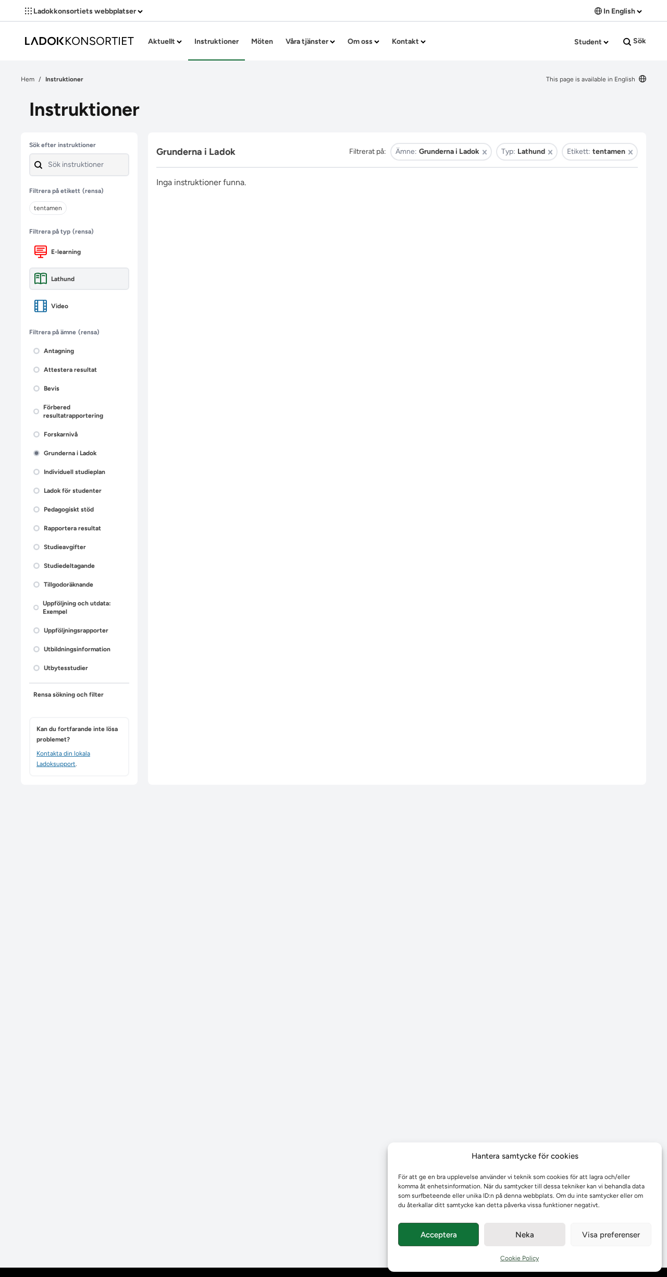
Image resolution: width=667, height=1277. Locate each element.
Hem (27, 79)
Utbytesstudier (66, 668)
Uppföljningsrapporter (76, 630)
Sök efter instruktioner (62, 145)
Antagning (59, 351)
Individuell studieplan (74, 472)
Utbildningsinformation (77, 649)
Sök (639, 41)
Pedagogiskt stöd (69, 509)
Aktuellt (162, 41)
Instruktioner (216, 41)
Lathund (63, 279)
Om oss (361, 41)
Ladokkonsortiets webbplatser (85, 11)
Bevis (51, 388)
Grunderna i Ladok (70, 453)
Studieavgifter (65, 547)
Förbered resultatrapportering (73, 411)
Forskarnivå (61, 434)
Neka (524, 1234)
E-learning (66, 252)
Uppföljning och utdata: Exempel (77, 607)
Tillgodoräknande (68, 584)
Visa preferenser (611, 1234)
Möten (262, 41)
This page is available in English (591, 79)
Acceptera (439, 1234)
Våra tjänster (308, 41)
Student (588, 42)
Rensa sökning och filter (68, 694)
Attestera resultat (70, 369)
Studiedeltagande (69, 565)
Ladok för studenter (73, 490)
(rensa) (93, 190)
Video (59, 306)
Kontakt (406, 41)
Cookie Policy (519, 1258)
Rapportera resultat (72, 528)
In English (619, 11)
